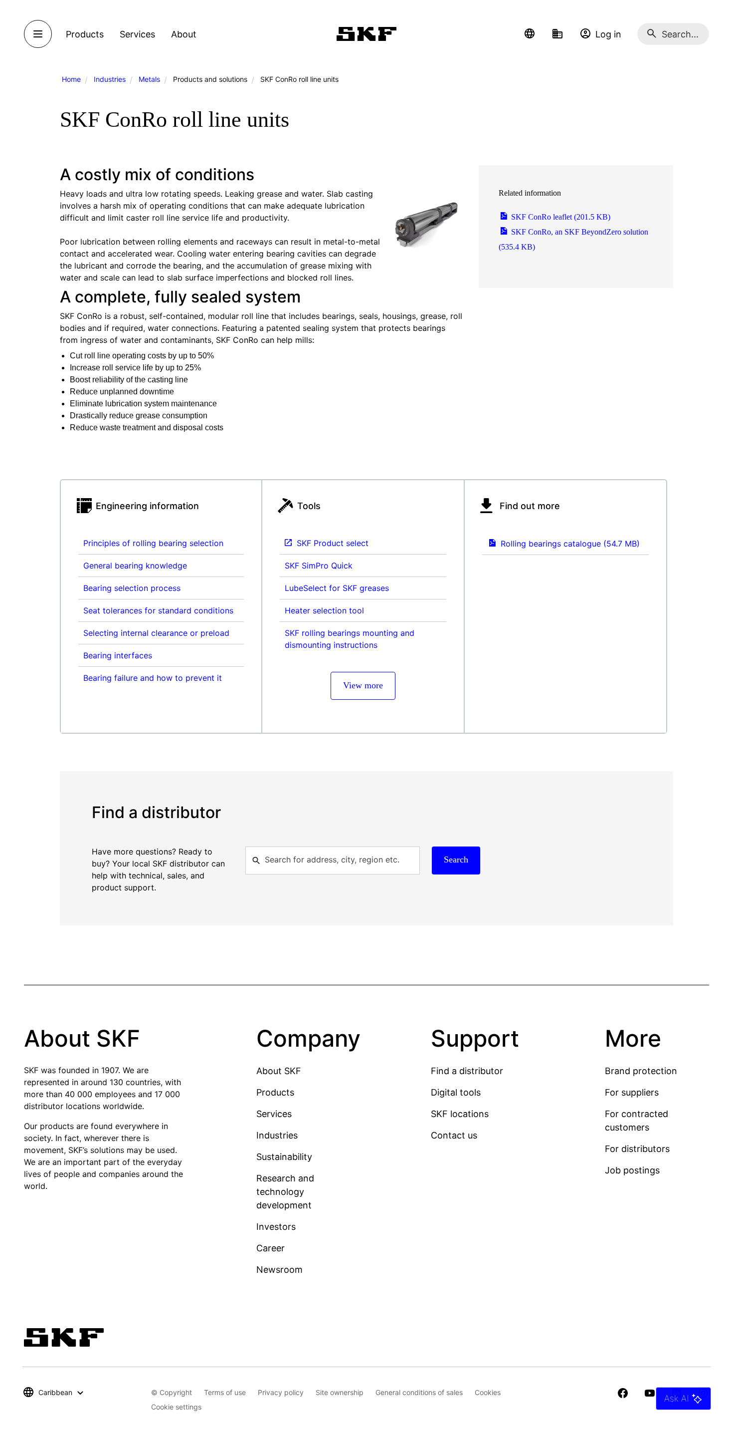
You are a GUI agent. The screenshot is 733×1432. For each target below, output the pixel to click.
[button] (530, 34)
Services (274, 1114)
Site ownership (340, 1392)
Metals (149, 79)
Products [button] (85, 34)
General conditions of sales (419, 1392)
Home (71, 79)
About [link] (183, 34)
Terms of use (225, 1392)
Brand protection (641, 1071)
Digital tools (456, 1092)
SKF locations (460, 1114)
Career (270, 1248)
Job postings (632, 1170)
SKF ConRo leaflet (559, 217)
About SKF (278, 1071)
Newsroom (279, 1269)
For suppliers (632, 1092)
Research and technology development (285, 1191)
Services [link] (137, 34)
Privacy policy (281, 1392)
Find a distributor (467, 1071)
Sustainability (284, 1156)
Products (275, 1092)
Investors (276, 1226)
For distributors (637, 1149)
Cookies (488, 1392)
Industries (110, 79)
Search (456, 859)
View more (363, 685)
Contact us (454, 1135)
